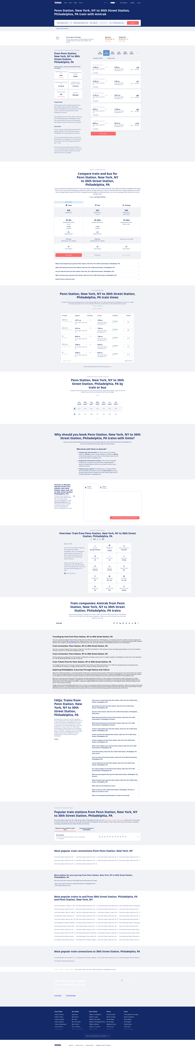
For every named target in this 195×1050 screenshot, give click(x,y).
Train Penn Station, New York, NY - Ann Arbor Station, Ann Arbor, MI (117, 929)
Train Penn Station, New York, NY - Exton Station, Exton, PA (136, 916)
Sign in (139, 2)
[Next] (138, 53)
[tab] (98, 58)
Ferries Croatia (111, 1017)
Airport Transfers (129, 1017)
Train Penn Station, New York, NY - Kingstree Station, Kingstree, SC (95, 916)
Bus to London (76, 1022)
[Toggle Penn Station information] (138, 837)
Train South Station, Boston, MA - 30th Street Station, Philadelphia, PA (74, 919)
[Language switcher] (113, 3)
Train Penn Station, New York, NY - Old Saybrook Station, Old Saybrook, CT (140, 926)
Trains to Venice (59, 1019)
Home (56, 969)
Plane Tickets (93, 1011)
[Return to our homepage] (59, 3)
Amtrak (72, 641)
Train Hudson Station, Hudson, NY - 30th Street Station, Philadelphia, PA (118, 912)
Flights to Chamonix (95, 1014)
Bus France (75, 1017)
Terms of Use (79, 1045)
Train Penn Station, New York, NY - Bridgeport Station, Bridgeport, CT (95, 864)
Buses (70, 2)
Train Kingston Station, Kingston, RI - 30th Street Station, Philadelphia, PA (118, 933)
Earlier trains (67, 361)
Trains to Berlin (59, 1022)
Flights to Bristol (94, 1024)
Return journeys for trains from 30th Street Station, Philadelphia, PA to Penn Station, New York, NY (75, 884)
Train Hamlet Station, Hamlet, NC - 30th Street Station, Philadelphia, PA (96, 926)
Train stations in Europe (131, 1014)
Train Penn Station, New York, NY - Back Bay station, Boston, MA (116, 857)
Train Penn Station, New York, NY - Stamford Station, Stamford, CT (73, 864)
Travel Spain (127, 1022)
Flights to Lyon (93, 1017)
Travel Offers (128, 1019)
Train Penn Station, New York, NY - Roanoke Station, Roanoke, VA (116, 919)
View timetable (61, 96)
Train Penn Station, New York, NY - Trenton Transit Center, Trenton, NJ (139, 860)
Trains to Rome (59, 1014)
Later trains (128, 361)
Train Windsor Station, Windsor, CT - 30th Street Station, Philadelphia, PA (75, 916)
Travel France (128, 1024)
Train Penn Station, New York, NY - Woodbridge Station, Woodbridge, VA (96, 919)
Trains (65, 2)
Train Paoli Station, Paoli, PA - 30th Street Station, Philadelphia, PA (73, 912)
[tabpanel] (112, 506)
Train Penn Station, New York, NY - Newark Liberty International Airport (118, 936)
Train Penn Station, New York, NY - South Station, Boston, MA (93, 857)
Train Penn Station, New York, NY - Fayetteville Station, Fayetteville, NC (139, 940)
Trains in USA (69, 969)
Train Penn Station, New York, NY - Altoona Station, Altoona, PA (94, 909)
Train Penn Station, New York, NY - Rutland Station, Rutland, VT (94, 923)
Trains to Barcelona (60, 1024)
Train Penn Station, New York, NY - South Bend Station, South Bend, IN (96, 906)
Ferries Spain (110, 1019)
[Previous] (74, 403)
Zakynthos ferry (111, 1024)
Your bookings (123, 2)
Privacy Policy (89, 1045)
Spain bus (75, 1014)
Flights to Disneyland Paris (97, 1022)
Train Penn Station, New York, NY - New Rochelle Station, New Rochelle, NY (75, 929)
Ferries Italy (110, 1022)
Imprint (71, 1045)
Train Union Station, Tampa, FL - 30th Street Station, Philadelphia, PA (73, 906)
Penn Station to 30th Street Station (114, 820)
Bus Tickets (75, 1011)
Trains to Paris (59, 1017)
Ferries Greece (111, 1014)
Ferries (80, 2)
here (110, 366)
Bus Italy (74, 1019)
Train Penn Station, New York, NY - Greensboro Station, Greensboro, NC (139, 909)
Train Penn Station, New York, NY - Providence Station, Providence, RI (139, 857)
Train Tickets (58, 1011)
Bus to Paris (75, 1024)
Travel (126, 1011)
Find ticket (61, 77)
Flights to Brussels (94, 1019)
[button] (94, 23)
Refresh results (96, 308)
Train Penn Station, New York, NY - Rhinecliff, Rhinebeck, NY (115, 860)
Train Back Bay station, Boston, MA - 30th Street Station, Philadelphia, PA (75, 926)
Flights (75, 2)
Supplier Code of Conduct (103, 1045)
